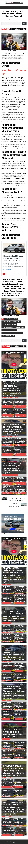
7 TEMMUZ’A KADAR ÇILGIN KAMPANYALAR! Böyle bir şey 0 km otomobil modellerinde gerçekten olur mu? (13, 770)
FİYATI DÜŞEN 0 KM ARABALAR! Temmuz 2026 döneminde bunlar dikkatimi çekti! (8, 705)
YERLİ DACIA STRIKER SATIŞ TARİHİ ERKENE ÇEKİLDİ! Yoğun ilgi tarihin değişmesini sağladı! (8, 487)
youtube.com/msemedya (13, 72)
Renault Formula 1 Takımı (9, 330)
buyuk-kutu (16, 321)
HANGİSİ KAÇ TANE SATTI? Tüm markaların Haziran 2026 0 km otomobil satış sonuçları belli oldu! (20, 742)
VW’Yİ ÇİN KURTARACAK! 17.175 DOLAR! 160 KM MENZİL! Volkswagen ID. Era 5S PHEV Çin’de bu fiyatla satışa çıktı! (14, 429)
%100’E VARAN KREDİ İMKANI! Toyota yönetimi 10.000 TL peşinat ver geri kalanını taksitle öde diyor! (7, 820)
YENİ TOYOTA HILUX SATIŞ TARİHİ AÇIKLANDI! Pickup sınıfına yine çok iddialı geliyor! (7, 448)
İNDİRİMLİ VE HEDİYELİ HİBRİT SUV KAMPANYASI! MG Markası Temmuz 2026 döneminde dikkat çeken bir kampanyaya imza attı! (7, 664)
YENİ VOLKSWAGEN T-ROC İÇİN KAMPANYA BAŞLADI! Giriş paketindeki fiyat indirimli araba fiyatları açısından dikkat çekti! (20, 828)
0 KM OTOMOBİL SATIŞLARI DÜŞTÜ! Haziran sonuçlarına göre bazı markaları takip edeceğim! (20, 752)
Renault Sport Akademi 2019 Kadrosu (12, 333)
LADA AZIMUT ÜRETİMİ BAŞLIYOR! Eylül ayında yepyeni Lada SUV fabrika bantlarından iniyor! (20, 790)
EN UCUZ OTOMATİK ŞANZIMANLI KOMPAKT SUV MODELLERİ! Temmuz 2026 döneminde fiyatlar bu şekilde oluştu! (7, 712)
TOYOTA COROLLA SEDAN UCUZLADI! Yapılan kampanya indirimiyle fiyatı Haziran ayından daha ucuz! (7, 675)
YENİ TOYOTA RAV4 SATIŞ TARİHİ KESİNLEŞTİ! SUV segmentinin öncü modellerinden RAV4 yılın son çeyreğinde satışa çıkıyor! (12, 388)
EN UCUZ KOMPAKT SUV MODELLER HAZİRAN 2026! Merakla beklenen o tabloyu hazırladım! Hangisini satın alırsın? (20, 819)
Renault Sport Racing (8, 335)
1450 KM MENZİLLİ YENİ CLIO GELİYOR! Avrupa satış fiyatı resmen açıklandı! (8, 831)
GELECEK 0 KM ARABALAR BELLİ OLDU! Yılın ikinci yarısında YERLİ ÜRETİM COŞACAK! (20, 478)
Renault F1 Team (20, 327)
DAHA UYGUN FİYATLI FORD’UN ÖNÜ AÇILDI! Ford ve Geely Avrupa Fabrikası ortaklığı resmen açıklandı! (7, 439)
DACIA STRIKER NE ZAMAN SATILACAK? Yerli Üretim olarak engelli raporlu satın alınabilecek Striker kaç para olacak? (20, 408)
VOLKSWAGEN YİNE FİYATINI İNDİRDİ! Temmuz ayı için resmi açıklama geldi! (13, 733)
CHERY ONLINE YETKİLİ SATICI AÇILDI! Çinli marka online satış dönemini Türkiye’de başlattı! (13, 468)
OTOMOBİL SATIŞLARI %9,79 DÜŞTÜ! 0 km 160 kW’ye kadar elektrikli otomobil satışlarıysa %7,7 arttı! (8, 751)
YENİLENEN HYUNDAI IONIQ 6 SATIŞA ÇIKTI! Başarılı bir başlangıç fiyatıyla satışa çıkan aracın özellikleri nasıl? (20, 438)
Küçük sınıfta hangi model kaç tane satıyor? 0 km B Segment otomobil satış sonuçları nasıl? (20, 714)
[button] (26, 7)
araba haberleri (7, 321)
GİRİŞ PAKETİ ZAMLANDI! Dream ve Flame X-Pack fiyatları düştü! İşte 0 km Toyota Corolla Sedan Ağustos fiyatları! (20, 588)
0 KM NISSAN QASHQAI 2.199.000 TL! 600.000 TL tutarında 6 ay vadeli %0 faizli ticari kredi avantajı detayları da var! (7, 625)
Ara (24, 23)
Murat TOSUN (14, 19)
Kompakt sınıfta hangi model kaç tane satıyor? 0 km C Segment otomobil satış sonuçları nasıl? (20, 704)
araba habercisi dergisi (11, 318)
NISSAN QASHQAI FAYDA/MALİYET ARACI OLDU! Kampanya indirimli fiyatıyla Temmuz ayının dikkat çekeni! (7, 742)
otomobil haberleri (8, 327)
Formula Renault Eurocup (9, 324)
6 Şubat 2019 (6, 19)
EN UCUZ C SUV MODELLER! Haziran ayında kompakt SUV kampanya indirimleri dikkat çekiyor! (7, 790)
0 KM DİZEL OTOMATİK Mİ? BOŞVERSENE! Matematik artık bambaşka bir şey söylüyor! (7, 400)
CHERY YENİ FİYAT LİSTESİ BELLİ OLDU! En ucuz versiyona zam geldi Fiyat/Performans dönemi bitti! (13, 616)
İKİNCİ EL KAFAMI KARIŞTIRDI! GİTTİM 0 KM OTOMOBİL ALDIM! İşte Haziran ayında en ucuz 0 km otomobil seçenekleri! (7, 780)
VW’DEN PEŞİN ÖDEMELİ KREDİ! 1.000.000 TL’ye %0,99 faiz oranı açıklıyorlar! (19, 637)
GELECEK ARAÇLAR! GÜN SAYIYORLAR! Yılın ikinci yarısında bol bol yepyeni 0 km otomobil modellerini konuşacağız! (20, 447)
